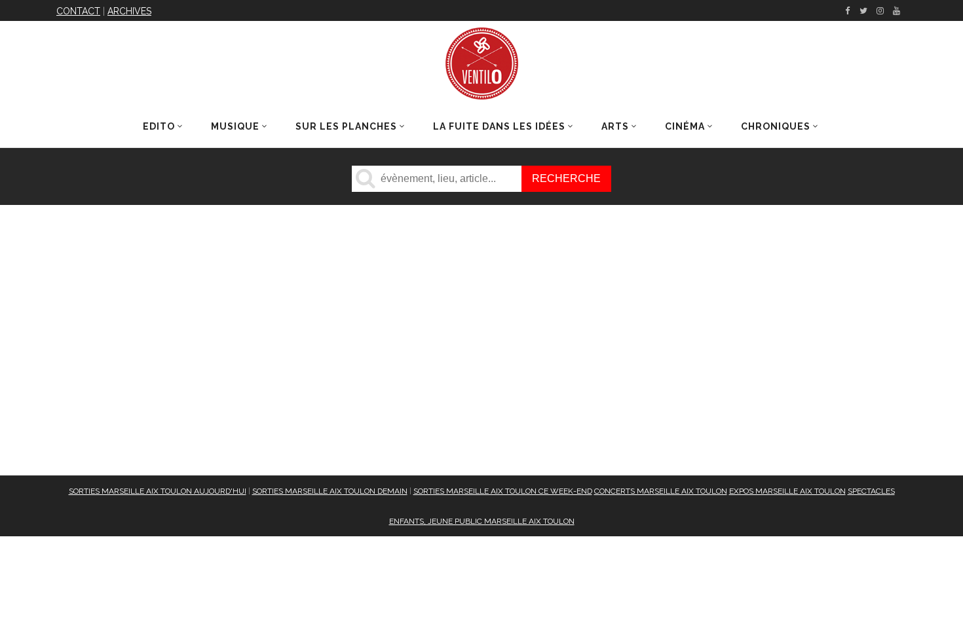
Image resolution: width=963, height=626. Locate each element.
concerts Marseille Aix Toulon (660, 491)
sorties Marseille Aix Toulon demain (329, 491)
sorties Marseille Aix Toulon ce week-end (502, 491)
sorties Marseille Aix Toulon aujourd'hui (157, 491)
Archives (129, 11)
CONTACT (78, 11)
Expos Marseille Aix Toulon (787, 491)
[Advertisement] (373, 362)
